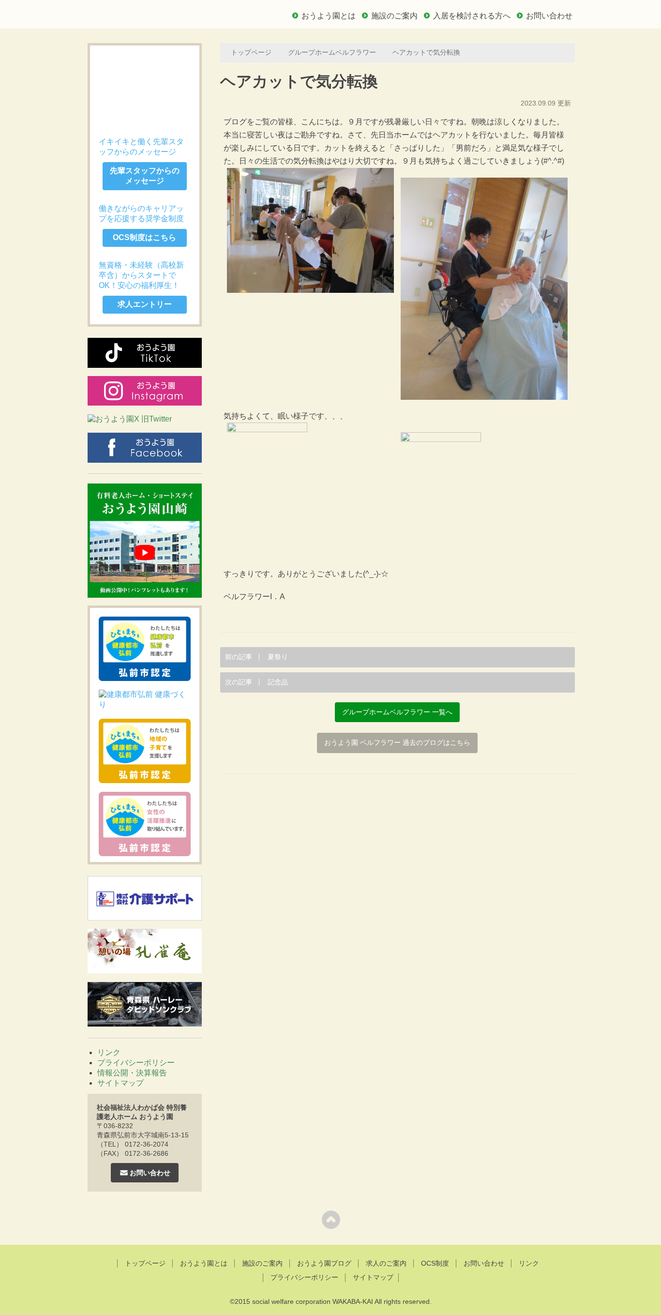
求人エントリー (145, 304)
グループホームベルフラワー (332, 52)
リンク (108, 1052)
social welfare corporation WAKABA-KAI (312, 1301)
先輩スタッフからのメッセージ (145, 175)
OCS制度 (435, 1263)
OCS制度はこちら (144, 237)
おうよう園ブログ (324, 1263)
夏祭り (256, 657)
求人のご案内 (386, 1263)
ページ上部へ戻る (330, 1219)
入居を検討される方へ (472, 16)
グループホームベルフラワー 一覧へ (397, 712)
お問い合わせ (549, 16)
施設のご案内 (394, 16)
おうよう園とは (328, 16)
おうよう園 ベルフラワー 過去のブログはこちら (397, 742)
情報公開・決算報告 (132, 1073)
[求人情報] (144, 86)
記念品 (256, 682)
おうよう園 (156, 13)
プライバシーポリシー (136, 1062)
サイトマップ (120, 1083)
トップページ (251, 52)
